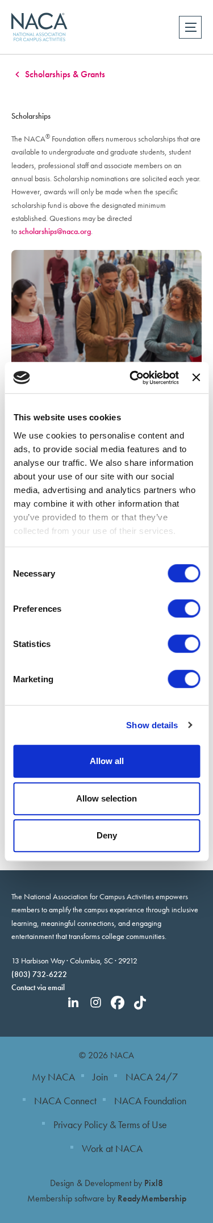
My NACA (53, 1076)
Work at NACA (112, 1148)
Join (100, 1076)
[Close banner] (196, 378)
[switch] (184, 608)
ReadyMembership (152, 1198)
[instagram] (95, 1002)
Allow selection (106, 798)
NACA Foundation (150, 1100)
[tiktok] (139, 1002)
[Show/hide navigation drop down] (190, 27)
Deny (107, 835)
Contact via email (38, 987)
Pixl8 (153, 1183)
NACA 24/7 (152, 1076)
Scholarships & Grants (65, 74)
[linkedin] (73, 1002)
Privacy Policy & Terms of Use (110, 1124)
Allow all (107, 761)
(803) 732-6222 (39, 974)
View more (106, 319)
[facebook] (117, 1002)
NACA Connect (65, 1100)
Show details (152, 725)
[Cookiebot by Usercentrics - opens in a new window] (134, 377)
